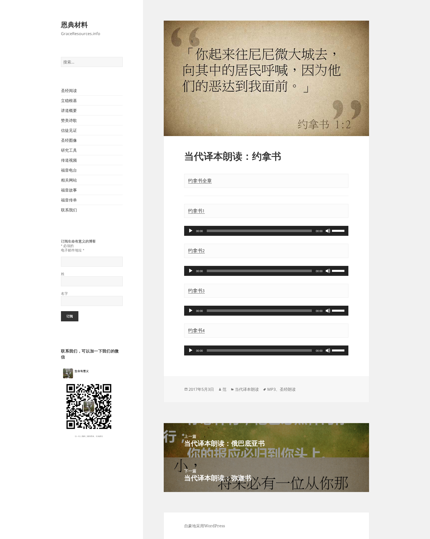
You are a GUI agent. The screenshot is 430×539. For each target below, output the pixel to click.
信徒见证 (69, 130)
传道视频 (69, 160)
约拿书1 (196, 210)
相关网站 (69, 180)
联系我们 (69, 210)
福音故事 (69, 190)
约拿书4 (196, 330)
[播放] (190, 230)
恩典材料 (74, 24)
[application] (266, 231)
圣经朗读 (288, 389)
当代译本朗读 (247, 389)
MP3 (271, 389)
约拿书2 (196, 250)
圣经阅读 (69, 90)
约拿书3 (196, 290)
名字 (64, 293)
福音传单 (69, 200)
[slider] (339, 230)
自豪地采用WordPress (204, 526)
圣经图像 (69, 140)
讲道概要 (69, 110)
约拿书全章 (200, 180)
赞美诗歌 (69, 120)
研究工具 (69, 150)
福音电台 (69, 170)
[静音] (327, 230)
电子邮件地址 (72, 250)
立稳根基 (69, 100)
